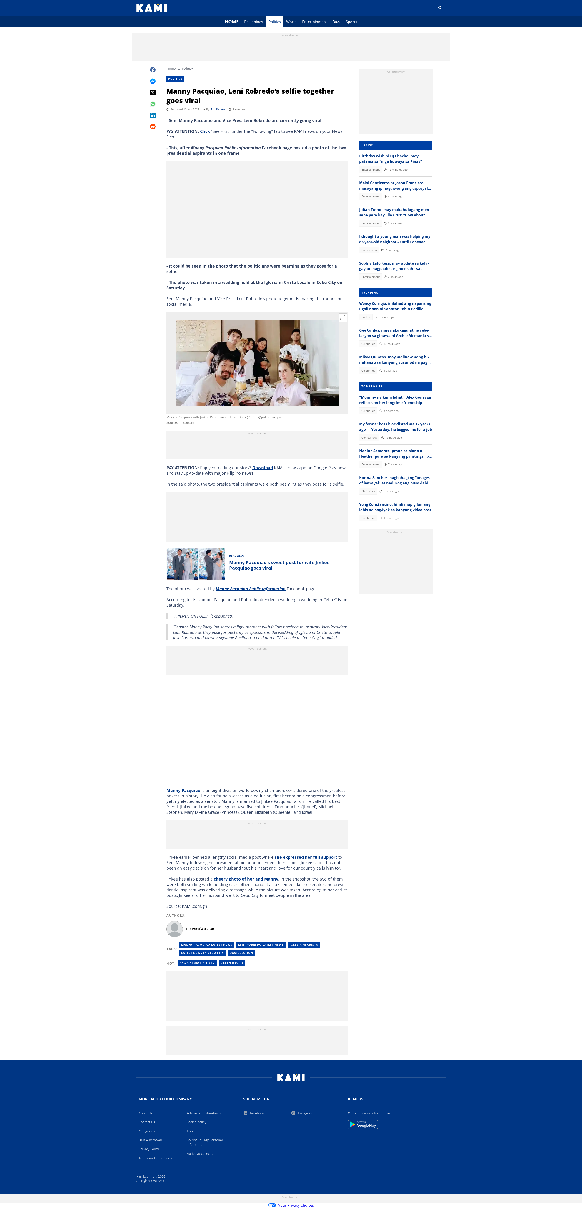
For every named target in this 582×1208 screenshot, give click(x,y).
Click (205, 131)
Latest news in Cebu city (202, 953)
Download (262, 467)
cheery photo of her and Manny (246, 879)
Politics (274, 21)
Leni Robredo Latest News (261, 945)
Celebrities (368, 344)
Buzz (336, 21)
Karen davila (232, 963)
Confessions (369, 250)
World (291, 21)
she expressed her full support (306, 857)
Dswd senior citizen (197, 963)
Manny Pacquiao (183, 790)
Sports (351, 21)
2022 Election (241, 953)
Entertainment (314, 21)
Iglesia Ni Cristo (304, 945)
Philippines (253, 21)
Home (232, 22)
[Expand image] (343, 317)
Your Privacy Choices (296, 1205)
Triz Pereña (218, 109)
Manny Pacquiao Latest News (206, 945)
